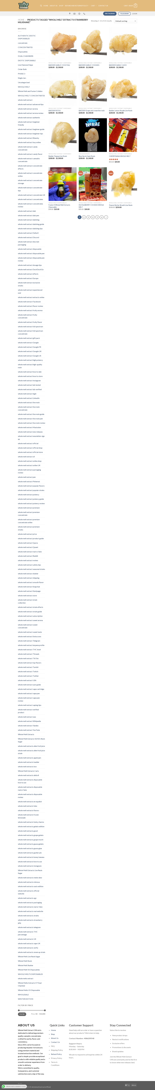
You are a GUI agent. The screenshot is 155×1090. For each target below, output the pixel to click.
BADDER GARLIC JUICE (118, 65)
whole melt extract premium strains (29, 528)
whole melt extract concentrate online (30, 174)
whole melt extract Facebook (29, 301)
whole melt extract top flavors (29, 663)
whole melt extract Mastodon (29, 427)
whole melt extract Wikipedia (29, 721)
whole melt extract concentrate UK (31, 195)
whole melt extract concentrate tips (30, 189)
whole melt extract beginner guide (31, 129)
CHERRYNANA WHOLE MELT (119, 156)
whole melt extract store (27, 595)
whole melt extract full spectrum (30, 326)
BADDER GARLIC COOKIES (89, 65)
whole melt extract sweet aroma (30, 620)
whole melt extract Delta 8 (28, 233)
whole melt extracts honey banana (31, 857)
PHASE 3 (21, 74)
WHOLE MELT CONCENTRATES (31, 95)
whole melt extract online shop (30, 461)
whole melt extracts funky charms (31, 822)
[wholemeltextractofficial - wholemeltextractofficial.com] (27, 5)
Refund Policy (56, 1054)
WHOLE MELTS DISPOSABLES (30, 974)
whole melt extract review (28, 560)
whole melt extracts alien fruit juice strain (31, 751)
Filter (22, 1014)
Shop (61, 6)
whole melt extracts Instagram (30, 866)
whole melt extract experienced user (30, 291)
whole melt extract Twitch (28, 671)
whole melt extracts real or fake (30, 907)
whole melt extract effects (28, 274)
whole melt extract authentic (29, 117)
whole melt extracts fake (27, 806)
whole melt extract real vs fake (30, 552)
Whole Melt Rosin (25, 961)
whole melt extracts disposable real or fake (30, 788)
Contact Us (55, 1042)
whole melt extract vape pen (29, 693)
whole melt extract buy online (29, 142)
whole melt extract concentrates (30, 199)
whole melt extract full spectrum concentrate (30, 332)
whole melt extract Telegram (29, 641)
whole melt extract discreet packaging (28, 243)
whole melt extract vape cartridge (31, 689)
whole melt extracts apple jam (29, 758)
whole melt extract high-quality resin (30, 365)
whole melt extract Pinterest (29, 481)
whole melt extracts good (28, 831)
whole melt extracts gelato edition (31, 826)
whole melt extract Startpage (29, 591)
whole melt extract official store (30, 452)
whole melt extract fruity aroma (30, 310)
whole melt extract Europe (28, 278)
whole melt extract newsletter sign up (31, 437)
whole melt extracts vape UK (29, 943)
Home (21, 20)
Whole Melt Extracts (26, 734)
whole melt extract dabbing (28, 220)
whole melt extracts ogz (27, 898)
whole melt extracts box (27, 766)
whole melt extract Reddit (28, 556)
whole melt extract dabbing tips (30, 228)
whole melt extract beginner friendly (29, 123)
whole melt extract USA (27, 680)
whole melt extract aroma (28, 109)
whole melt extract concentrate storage (30, 181)
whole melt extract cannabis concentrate (29, 159)
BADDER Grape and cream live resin (92, 111)
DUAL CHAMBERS (25, 56)
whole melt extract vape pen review (29, 699)
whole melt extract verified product (28, 711)
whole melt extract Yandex (28, 725)
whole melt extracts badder (28, 762)
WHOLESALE (23, 994)
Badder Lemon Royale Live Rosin (120, 111)
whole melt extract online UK (29, 465)
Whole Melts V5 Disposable (29, 990)
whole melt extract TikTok (28, 658)
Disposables (23, 52)
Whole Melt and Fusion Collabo (30, 91)
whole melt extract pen (27, 477)
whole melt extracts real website (30, 911)
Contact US (103, 6)
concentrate (22, 43)
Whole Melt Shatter (25, 965)
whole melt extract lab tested (29, 385)
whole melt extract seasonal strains (31, 569)
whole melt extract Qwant (28, 547)
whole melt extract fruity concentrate (27, 316)
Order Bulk (22, 69)
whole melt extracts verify (28, 948)
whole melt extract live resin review (31, 423)
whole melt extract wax (27, 717)
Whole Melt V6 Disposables (29, 970)
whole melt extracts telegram (29, 927)
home (45, 6)
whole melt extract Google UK (30, 351)
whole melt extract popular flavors (31, 486)
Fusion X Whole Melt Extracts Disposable (59, 206)
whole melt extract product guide (31, 538)
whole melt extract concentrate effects (30, 167)
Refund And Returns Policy (76, 6)
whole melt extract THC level (29, 649)
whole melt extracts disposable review (30, 795)
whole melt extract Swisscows (29, 636)
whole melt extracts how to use (30, 861)
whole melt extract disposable (29, 249)
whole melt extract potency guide (31, 499)
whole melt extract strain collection (27, 601)
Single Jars (22, 78)
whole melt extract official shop (30, 448)
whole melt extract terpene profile (31, 645)
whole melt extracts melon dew (30, 877)
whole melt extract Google (28, 342)
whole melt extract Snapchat (29, 587)
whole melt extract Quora (28, 543)
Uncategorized (24, 82)
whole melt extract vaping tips (29, 705)
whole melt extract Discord (28, 237)
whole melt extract (25, 100)
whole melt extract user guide (29, 685)
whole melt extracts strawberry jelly (30, 921)
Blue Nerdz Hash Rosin (87, 156)
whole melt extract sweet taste (30, 632)
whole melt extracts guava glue (30, 848)
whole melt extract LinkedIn (28, 398)
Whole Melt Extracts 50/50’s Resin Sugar (31, 740)
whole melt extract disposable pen (31, 253)
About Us (53, 6)
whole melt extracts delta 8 (28, 775)
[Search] (41, 6)
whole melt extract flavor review (30, 306)
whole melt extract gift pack (29, 338)
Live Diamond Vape (25, 65)
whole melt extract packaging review (29, 471)
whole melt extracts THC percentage (28, 933)
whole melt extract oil (26, 456)
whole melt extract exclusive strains (29, 284)
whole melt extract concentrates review (30, 205)
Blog (20, 1083)
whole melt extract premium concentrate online (29, 520)
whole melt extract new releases (30, 432)
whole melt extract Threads (28, 654)
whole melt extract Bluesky (28, 138)
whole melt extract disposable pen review (31, 259)
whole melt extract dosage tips (30, 265)
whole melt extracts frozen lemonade (28, 816)
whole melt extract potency (28, 494)
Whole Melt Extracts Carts (28, 771)
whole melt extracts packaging (30, 902)
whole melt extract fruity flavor (30, 322)
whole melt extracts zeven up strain (31, 952)
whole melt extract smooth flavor (31, 582)
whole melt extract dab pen (28, 215)
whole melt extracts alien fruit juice (31, 746)
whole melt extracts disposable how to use (30, 781)
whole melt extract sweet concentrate (27, 626)
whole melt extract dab (27, 211)
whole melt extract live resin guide (31, 414)
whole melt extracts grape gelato (30, 835)
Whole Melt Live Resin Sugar (29, 956)
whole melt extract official (28, 443)
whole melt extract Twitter (28, 676)
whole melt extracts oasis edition (30, 886)
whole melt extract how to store (30, 376)
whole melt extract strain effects (30, 607)
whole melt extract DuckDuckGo (31, 269)
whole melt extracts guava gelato (31, 844)
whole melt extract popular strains (31, 490)
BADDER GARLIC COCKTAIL (59, 65)
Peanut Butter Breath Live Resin (120, 205)
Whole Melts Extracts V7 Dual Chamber (30, 984)
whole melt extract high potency (30, 360)
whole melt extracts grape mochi (30, 840)
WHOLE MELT (24, 87)
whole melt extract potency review (31, 503)
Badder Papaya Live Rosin (58, 156)
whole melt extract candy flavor (30, 154)
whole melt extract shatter (28, 573)
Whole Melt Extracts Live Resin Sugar (30, 871)
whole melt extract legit (27, 394)
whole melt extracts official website (28, 892)
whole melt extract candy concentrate (27, 148)
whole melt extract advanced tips (31, 104)
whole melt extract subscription (30, 616)
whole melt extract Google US (29, 356)
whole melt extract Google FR (29, 347)
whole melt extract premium (29, 508)
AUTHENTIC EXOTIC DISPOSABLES (27, 37)
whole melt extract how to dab (30, 372)
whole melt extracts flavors (28, 810)
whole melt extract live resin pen (30, 418)
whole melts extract (25, 978)
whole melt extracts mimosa (29, 882)
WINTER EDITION (25, 999)
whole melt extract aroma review (30, 113)
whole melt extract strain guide (30, 611)
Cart (93, 6)
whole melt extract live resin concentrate (29, 408)
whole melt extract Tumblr (28, 667)
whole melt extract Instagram (29, 380)
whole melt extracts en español (30, 801)
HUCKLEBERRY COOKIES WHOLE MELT (91, 206)
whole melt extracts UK (27, 939)
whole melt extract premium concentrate (29, 513)
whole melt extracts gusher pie (30, 853)
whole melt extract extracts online (31, 297)
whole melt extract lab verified (30, 389)
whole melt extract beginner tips (30, 133)
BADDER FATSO (55, 111)
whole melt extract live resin (29, 402)
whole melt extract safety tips (29, 565)
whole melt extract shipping (28, 578)
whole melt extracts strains (28, 915)
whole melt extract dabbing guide (31, 224)
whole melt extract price (27, 534)
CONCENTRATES (25, 47)
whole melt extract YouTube (29, 730)
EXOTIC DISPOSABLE (27, 60)
